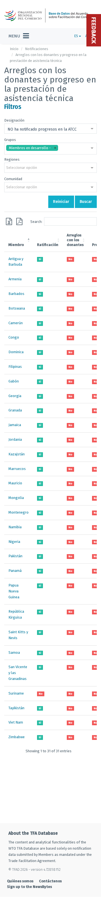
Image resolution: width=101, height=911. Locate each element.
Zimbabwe (16, 737)
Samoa (14, 652)
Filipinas (15, 366)
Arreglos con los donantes (75, 240)
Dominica (16, 352)
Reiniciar (61, 201)
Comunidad (13, 179)
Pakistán (15, 556)
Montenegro (18, 512)
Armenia (15, 279)
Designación (14, 120)
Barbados (16, 294)
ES (76, 36)
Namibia (15, 527)
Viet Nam (15, 722)
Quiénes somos (20, 881)
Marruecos (17, 469)
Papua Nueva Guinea (13, 591)
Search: (36, 221)
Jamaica (14, 425)
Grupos (10, 140)
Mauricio (15, 483)
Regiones (12, 159)
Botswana (16, 308)
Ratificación (47, 245)
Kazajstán (16, 454)
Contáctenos (50, 881)
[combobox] (50, 129)
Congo (13, 337)
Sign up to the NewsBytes (29, 887)
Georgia (14, 396)
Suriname (16, 693)
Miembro (16, 245)
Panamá (15, 570)
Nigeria (14, 542)
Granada (15, 410)
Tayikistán (16, 708)
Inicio (14, 49)
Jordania (15, 439)
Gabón (13, 381)
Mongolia (16, 498)
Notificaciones (36, 49)
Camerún (15, 323)
